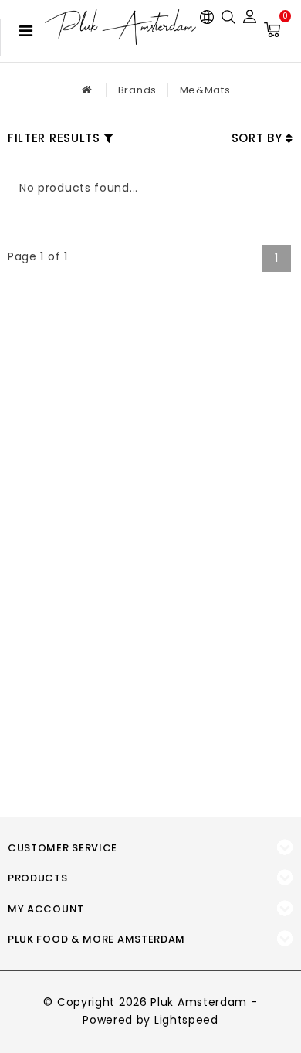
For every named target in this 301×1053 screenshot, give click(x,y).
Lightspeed (186, 1020)
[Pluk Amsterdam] (120, 27)
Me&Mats (205, 90)
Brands (137, 90)
